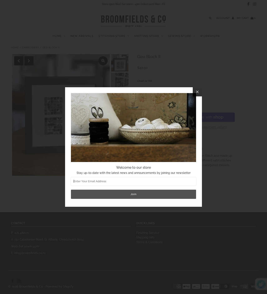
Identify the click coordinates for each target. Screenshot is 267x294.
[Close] (197, 91)
